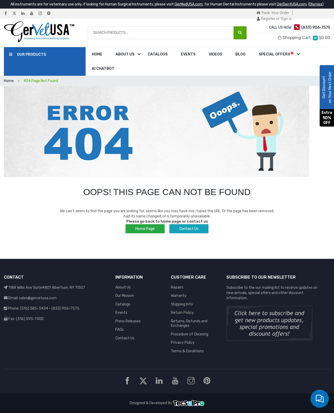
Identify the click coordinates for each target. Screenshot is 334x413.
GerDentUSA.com (292, 4)
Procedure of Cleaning (189, 334)
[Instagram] (42, 14)
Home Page (145, 229)
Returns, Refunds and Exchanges (189, 323)
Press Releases (128, 321)
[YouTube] (34, 14)
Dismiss (315, 4)
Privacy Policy (183, 342)
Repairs (177, 287)
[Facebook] (8, 14)
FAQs (119, 329)
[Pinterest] (51, 14)
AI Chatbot (103, 68)
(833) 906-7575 (65, 308)
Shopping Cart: (306, 37)
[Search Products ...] (240, 32)
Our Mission (124, 295)
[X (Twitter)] (16, 14)
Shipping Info (182, 304)
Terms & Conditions (187, 351)
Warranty (179, 295)
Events (188, 54)
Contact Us (189, 229)
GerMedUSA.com (189, 4)
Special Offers (275, 54)
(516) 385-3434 (34, 308)
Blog (240, 54)
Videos (215, 54)
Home (97, 54)
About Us (125, 54)
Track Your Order (274, 13)
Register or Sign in (276, 19)
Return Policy (182, 312)
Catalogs (158, 54)
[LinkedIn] (25, 14)
